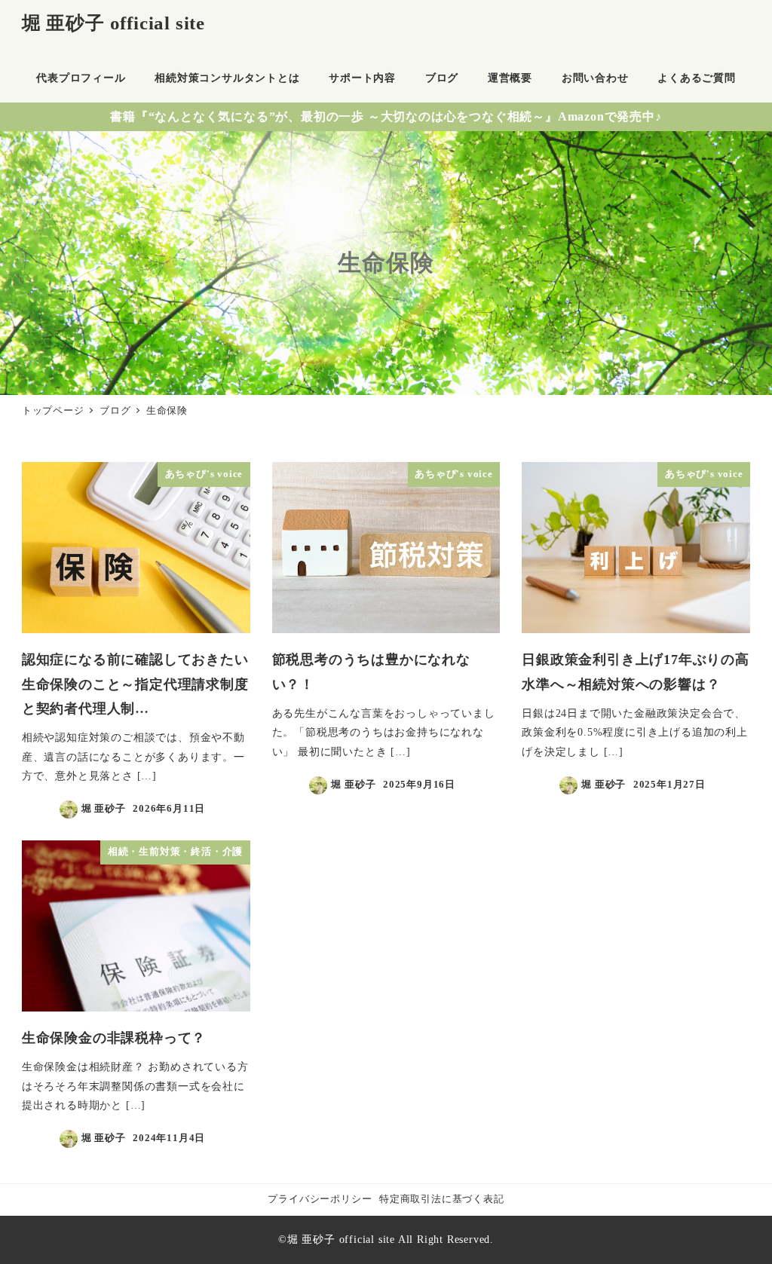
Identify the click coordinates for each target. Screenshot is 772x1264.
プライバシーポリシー (320, 1199)
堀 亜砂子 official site (113, 23)
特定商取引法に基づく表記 (441, 1199)
